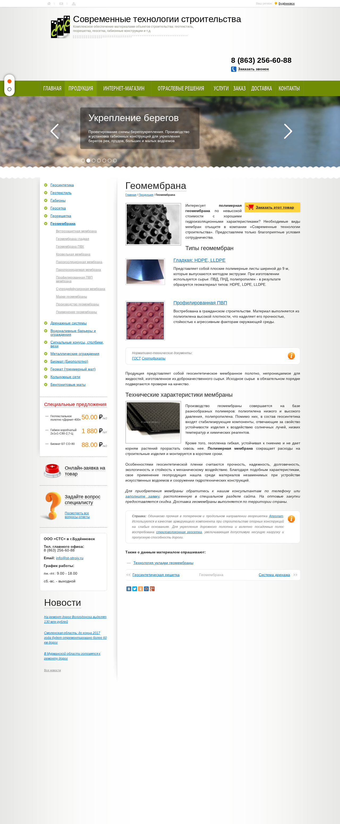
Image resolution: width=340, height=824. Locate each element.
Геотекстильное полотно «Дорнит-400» (65, 418)
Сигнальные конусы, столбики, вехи (77, 344)
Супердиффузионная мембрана (80, 289)
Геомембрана (62, 223)
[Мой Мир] (146, 588)
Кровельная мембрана (73, 254)
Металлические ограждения (74, 353)
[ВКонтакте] (128, 588)
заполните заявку (142, 496)
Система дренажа (274, 575)
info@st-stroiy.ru (69, 558)
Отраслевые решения (181, 88)
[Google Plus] (152, 588)
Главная (49, 3)
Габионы (58, 200)
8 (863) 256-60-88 (261, 60)
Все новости (52, 670)
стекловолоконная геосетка (179, 532)
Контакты (61, 3)
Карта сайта (73, 3)
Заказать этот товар (275, 207)
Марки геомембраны (71, 297)
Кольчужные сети (65, 377)
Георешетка (60, 216)
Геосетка (58, 208)
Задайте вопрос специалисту (82, 499)
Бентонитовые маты (68, 384)
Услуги (221, 88)
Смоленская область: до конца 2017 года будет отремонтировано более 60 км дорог (75, 637)
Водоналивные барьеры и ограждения (73, 332)
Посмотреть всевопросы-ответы (77, 515)
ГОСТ (136, 358)
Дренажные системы (68, 323)
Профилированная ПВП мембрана (74, 279)
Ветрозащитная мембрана (76, 231)
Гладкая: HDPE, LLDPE (199, 260)
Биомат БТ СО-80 (62, 443)
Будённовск (287, 3)
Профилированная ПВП (200, 302)
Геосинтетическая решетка (156, 575)
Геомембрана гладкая (72, 239)
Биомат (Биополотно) (69, 361)
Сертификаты (153, 358)
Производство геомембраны (77, 304)
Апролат (276, 516)
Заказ (239, 88)
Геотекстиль (60, 192)
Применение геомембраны (76, 312)
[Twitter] (134, 588)
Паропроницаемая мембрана (78, 270)
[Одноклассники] (140, 588)
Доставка (261, 88)
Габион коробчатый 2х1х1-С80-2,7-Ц (63, 431)
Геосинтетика (62, 185)
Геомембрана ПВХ (70, 247)
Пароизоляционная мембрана (79, 262)
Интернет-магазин (123, 88)
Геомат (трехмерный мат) (73, 369)
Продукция (81, 88)
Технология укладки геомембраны (163, 563)
